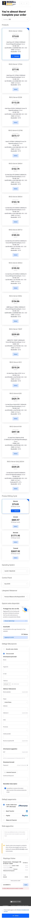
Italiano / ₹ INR (16, 901)
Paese (4, 699)
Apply (25, 884)
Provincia (5, 726)
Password (5, 765)
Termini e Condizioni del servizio (19, 905)
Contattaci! (5, 905)
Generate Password (11, 772)
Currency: (7, 19)
